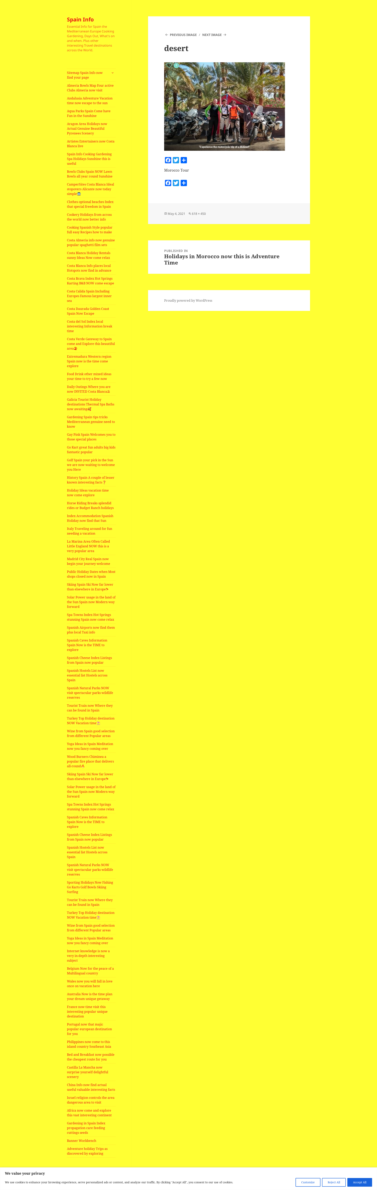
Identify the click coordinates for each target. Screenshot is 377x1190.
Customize (308, 1182)
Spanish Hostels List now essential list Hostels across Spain (87, 675)
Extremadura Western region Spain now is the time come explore (89, 361)
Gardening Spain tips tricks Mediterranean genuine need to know (91, 422)
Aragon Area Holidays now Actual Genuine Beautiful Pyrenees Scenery (87, 128)
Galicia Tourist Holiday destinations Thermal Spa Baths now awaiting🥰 (90, 404)
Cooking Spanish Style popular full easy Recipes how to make (90, 229)
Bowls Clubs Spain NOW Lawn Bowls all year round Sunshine (90, 173)
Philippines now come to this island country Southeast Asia (89, 1044)
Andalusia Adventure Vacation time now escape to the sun (90, 100)
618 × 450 (199, 213)
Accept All (359, 1182)
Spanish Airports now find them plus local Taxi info (91, 629)
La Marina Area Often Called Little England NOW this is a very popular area (88, 546)
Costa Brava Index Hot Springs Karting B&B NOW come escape (90, 280)
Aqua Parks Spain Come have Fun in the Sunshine (89, 113)
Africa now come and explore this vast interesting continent (89, 1112)
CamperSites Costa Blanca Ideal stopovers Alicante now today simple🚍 (90, 189)
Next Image (212, 35)
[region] (188, 1178)
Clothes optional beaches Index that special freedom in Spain (90, 204)
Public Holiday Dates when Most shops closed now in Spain (91, 574)
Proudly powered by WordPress (188, 300)
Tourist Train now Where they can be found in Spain (90, 707)
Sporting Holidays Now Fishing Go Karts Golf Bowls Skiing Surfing (90, 887)
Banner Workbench (81, 1141)
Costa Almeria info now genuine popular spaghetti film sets (91, 242)
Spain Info (80, 19)
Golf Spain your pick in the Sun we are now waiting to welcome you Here (91, 465)
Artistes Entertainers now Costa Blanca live (90, 143)
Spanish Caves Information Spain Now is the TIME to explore (87, 645)
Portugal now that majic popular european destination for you (89, 1029)
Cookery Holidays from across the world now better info (89, 216)
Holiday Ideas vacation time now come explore (88, 492)
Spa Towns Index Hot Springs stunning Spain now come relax (90, 617)
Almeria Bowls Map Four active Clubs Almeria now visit (90, 87)
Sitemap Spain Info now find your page (85, 75)
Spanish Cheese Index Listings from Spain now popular (89, 660)
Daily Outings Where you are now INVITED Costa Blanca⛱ (89, 389)
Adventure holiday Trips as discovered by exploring (87, 1151)
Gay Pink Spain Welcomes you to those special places (91, 436)
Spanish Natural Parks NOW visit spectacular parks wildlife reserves (90, 693)
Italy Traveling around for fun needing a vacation (89, 531)
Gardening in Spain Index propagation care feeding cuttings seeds (86, 1128)
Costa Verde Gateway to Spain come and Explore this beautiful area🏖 (91, 344)
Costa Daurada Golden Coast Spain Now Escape (88, 311)
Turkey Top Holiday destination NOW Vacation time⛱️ (90, 720)
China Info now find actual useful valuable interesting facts (91, 1087)
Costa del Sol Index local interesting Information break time (89, 326)
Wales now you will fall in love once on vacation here (90, 983)
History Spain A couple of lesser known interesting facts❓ (90, 479)
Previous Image (183, 35)
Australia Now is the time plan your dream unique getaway (89, 996)
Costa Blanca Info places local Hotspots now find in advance (89, 268)
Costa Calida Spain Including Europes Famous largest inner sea (89, 296)
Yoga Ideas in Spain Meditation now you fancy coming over (90, 746)
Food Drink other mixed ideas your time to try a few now (89, 376)
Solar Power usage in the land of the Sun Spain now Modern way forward (91, 602)
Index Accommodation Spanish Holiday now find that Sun (90, 518)
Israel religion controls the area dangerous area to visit (90, 1100)
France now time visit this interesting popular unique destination (87, 1011)
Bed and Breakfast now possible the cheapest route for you (90, 1056)
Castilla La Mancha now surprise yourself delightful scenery (87, 1072)
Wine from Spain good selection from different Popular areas (91, 733)
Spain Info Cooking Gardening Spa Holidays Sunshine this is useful (89, 159)
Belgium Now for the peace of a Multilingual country (90, 970)
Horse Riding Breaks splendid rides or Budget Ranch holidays (90, 505)
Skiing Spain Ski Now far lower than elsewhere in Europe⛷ (90, 586)
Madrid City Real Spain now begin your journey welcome (88, 561)
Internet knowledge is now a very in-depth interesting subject (88, 956)
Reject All (334, 1182)
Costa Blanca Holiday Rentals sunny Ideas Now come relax (88, 255)
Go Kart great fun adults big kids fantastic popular (91, 449)
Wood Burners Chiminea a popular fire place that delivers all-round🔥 (90, 761)
